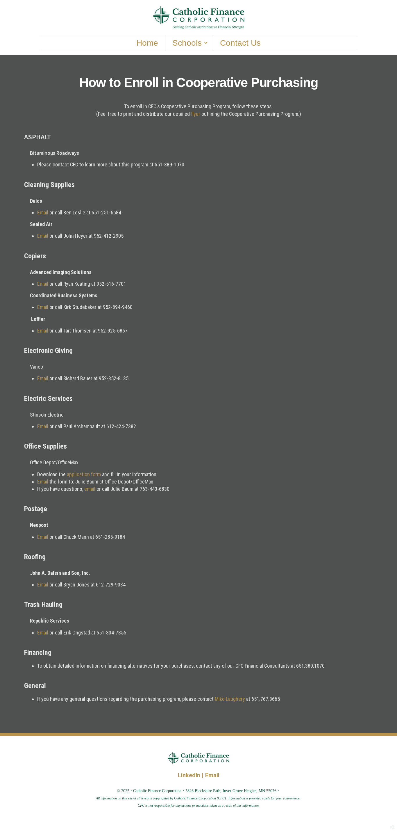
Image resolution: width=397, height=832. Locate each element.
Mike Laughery (230, 699)
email (89, 489)
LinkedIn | (191, 775)
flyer (196, 114)
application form (84, 474)
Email (42, 212)
